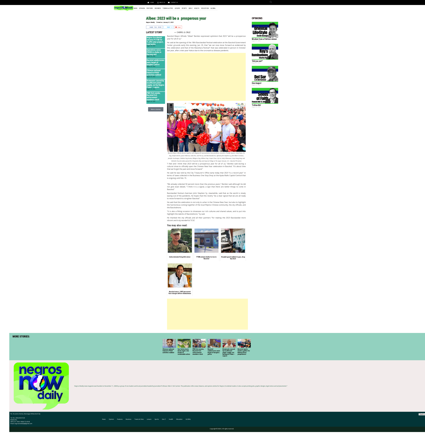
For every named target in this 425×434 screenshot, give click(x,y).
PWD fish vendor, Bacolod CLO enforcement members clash (153, 96)
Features (150, 8)
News (135, 8)
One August (256, 83)
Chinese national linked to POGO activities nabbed (154, 72)
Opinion (142, 8)
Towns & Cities (168, 8)
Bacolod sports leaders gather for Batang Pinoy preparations (244, 351)
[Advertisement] (206, 77)
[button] (271, 2)
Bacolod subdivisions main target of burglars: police (155, 62)
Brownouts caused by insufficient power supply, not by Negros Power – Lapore (155, 83)
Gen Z (190, 8)
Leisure (177, 8)
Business (158, 8)
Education (205, 8)
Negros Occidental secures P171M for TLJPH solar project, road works (155, 40)
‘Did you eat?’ (257, 61)
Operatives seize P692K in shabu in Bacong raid (154, 52)
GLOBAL (213, 8)
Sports (184, 8)
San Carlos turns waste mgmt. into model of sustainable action (184, 351)
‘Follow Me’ (256, 105)
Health (196, 8)
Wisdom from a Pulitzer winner (264, 39)
